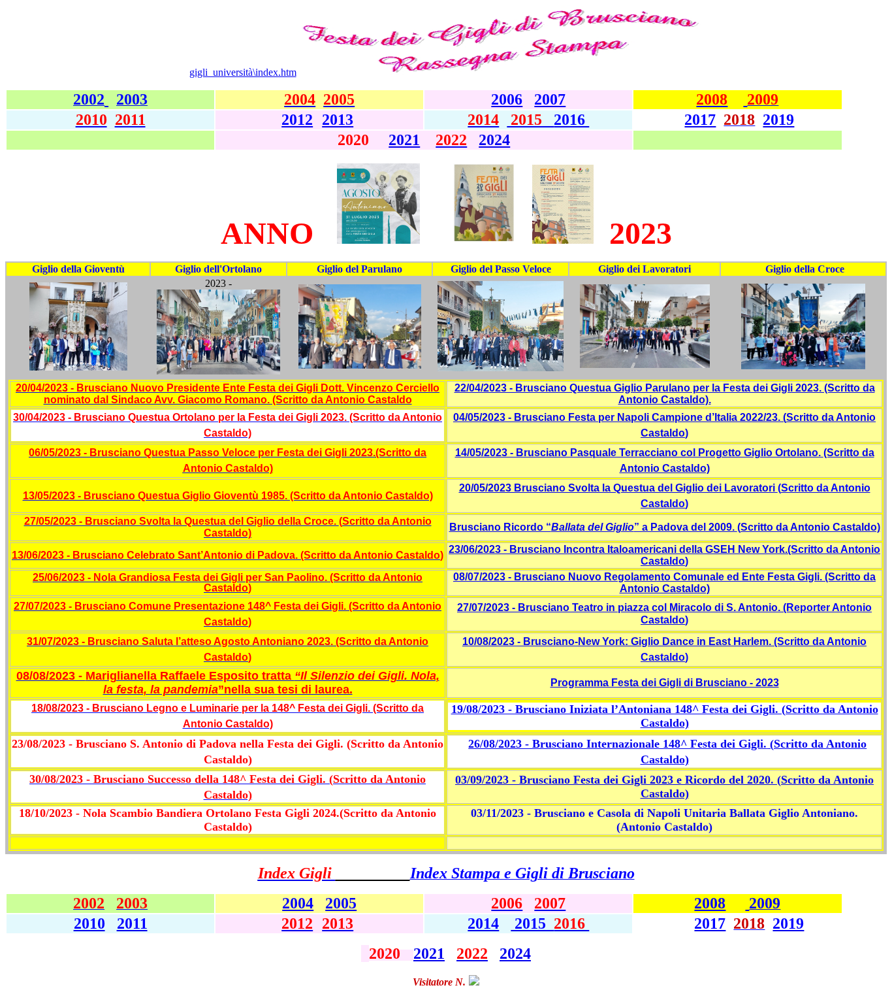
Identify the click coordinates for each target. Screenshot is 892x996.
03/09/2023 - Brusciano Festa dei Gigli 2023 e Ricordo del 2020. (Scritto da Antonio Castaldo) (664, 786)
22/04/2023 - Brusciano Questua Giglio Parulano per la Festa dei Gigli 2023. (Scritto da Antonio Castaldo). (664, 393)
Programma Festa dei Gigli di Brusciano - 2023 (664, 682)
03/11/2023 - (664, 819)
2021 (404, 139)
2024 (494, 139)
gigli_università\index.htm (242, 72)
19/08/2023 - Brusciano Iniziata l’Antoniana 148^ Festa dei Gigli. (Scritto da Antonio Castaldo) (664, 716)
